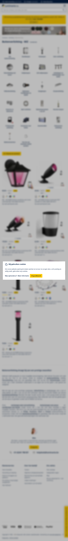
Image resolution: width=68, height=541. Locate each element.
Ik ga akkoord (36, 276)
